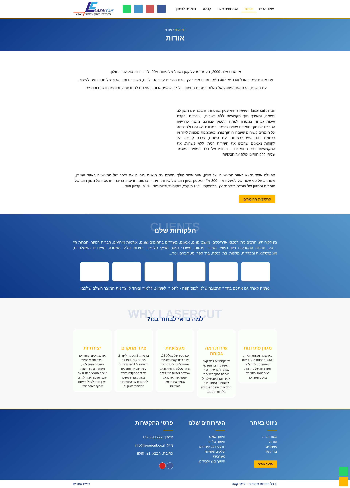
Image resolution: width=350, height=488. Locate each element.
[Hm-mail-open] (150, 9)
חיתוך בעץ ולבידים (212, 461)
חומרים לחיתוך (185, 9)
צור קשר (271, 451)
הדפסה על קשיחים (212, 446)
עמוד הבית (266, 9)
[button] (257, 199)
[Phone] (138, 9)
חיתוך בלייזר (216, 441)
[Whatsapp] (127, 9)
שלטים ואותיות (215, 451)
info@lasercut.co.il (150, 445)
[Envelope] (343, 481)
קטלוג (207, 9)
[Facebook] (161, 9)
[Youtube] (162, 465)
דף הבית (180, 29)
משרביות (219, 456)
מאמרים (271, 446)
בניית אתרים (81, 484)
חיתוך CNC (217, 437)
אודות (248, 9)
